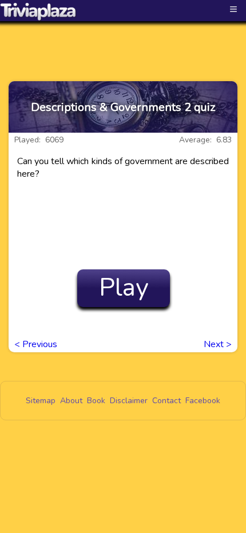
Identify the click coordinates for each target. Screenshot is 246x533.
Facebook (202, 400)
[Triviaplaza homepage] (38, 11)
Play (124, 288)
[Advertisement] (123, 41)
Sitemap (40, 400)
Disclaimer (129, 400)
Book (96, 400)
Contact (166, 400)
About (71, 400)
